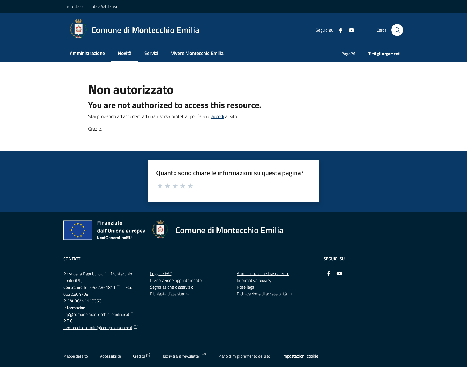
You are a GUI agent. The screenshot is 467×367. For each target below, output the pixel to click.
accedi (217, 116)
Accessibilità (110, 356)
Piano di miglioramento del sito (244, 356)
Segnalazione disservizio (171, 287)
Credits (139, 356)
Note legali (246, 287)
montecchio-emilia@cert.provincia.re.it (97, 327)
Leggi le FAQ (161, 273)
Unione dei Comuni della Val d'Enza (90, 6)
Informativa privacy (254, 280)
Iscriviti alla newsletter (181, 356)
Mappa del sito (75, 356)
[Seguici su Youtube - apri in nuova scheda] (349, 29)
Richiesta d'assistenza (169, 294)
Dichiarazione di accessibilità (262, 294)
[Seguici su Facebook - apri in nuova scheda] (338, 29)
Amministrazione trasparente (263, 273)
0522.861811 (102, 287)
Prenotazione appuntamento (176, 280)
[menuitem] (87, 53)
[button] (397, 30)
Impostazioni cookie (300, 356)
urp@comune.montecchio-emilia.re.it (96, 314)
